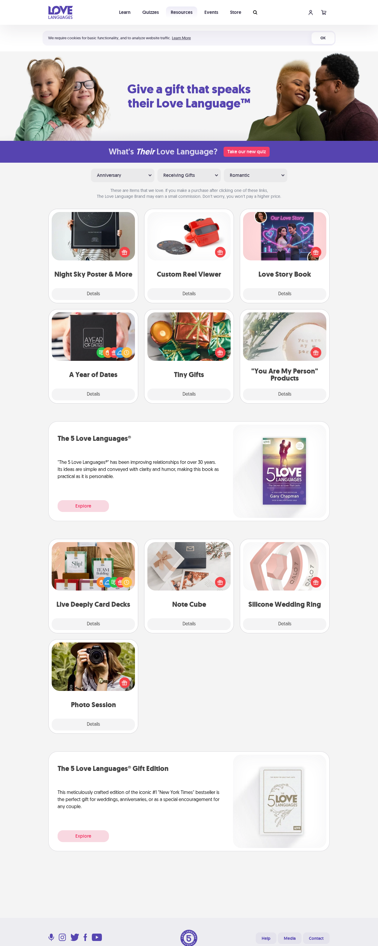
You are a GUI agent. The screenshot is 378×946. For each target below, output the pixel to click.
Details (93, 294)
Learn (125, 12)
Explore (83, 506)
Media (290, 938)
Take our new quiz (246, 152)
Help (266, 938)
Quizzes (150, 12)
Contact (316, 938)
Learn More (181, 37)
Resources (182, 12)
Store (235, 12)
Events (211, 12)
